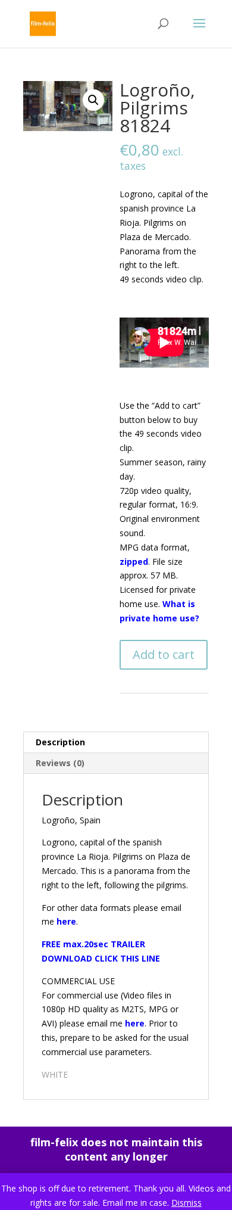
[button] (93, 100)
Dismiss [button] (186, 1202)
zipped (134, 561)
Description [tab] (60, 742)
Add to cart (164, 654)
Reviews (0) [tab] (60, 763)
